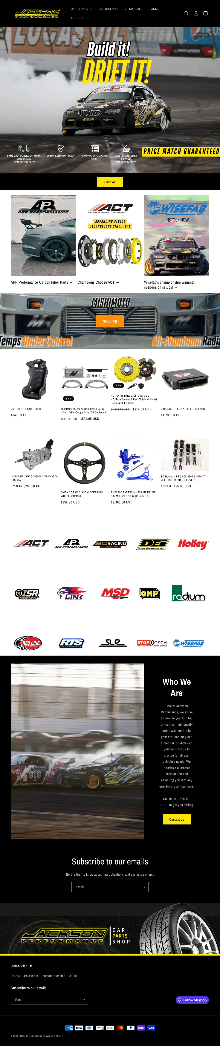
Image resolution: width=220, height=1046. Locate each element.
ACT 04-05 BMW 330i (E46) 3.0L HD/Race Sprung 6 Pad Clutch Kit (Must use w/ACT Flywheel (134, 399)
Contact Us (176, 819)
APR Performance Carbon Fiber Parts (39, 282)
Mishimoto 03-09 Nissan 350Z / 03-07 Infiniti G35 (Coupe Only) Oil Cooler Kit (83, 410)
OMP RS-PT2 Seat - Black (26, 409)
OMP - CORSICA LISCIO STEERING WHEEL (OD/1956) (82, 494)
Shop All (110, 182)
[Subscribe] (143, 887)
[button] (81, 8)
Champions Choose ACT (96, 282)
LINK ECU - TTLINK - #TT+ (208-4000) (183, 409)
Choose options (35, 513)
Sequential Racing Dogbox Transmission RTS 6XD (34, 478)
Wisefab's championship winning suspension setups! (169, 285)
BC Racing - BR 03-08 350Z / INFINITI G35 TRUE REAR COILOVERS (183, 478)
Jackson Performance (31, 1035)
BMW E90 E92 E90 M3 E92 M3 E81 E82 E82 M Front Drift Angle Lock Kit (134, 494)
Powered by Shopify (53, 1035)
